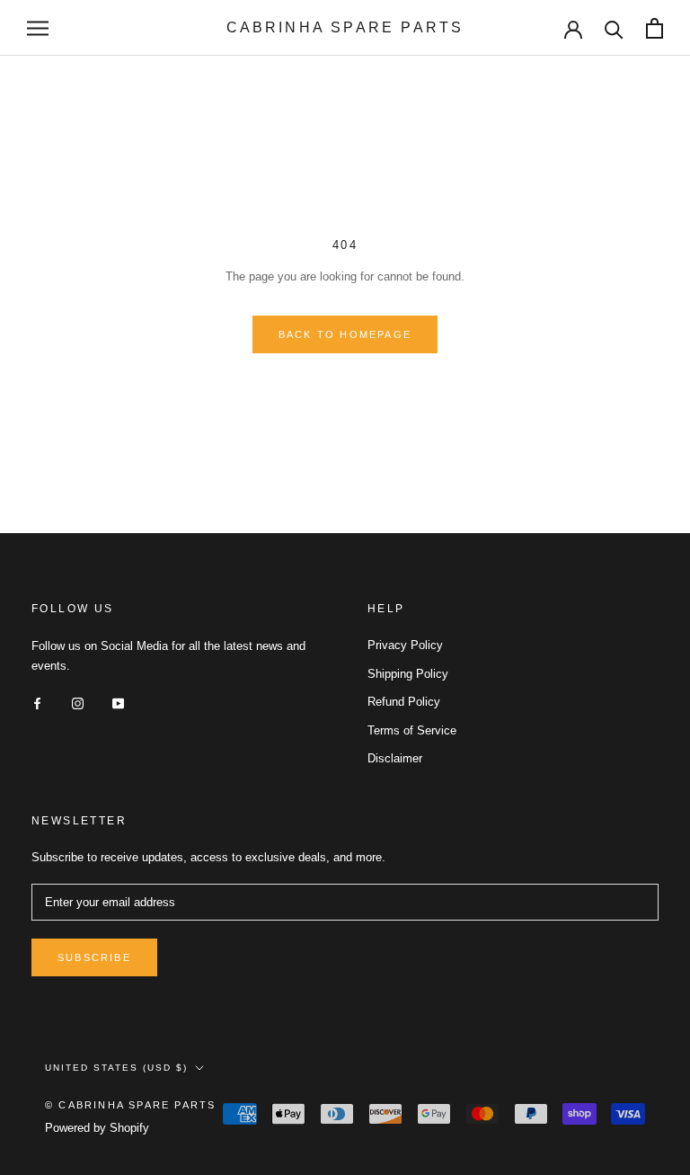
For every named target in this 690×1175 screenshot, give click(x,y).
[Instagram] (78, 702)
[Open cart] (654, 28)
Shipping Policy (407, 674)
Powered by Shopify (97, 1128)
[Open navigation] (38, 28)
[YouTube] (118, 702)
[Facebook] (37, 702)
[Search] (614, 28)
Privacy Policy (405, 645)
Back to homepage (345, 334)
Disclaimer (394, 758)
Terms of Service (411, 730)
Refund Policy (403, 701)
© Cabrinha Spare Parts (130, 1104)
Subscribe (94, 957)
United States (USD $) (116, 1068)
